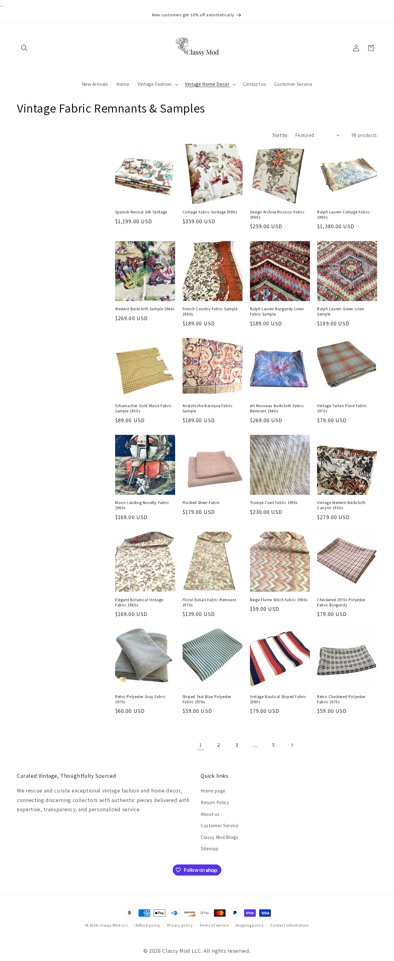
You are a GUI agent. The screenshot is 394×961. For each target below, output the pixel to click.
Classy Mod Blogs (220, 837)
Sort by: (280, 135)
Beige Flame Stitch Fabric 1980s (279, 600)
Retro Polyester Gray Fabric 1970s (140, 699)
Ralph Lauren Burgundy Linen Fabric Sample (277, 312)
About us (210, 814)
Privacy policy (180, 925)
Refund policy (147, 925)
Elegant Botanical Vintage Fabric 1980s (139, 603)
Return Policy (215, 802)
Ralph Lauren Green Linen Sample (340, 312)
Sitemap (210, 848)
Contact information (289, 925)
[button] (24, 48)
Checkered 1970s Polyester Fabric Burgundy (341, 603)
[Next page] (291, 745)
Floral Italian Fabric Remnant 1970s (209, 603)
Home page (213, 791)
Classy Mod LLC (114, 925)
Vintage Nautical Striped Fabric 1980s (278, 699)
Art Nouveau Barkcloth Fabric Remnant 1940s (277, 408)
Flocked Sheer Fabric (201, 502)
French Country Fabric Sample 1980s (210, 312)
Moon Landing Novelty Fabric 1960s (142, 505)
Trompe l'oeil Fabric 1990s (274, 502)
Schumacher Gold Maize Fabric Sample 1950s (143, 408)
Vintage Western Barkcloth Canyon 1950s (341, 505)
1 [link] (200, 745)
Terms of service (214, 925)
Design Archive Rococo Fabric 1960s (277, 215)
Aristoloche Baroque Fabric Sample (208, 408)
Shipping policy (249, 925)
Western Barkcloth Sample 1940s (145, 309)
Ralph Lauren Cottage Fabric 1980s (343, 215)
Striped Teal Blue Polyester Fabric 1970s (207, 699)
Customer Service (220, 825)
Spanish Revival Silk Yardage (141, 212)
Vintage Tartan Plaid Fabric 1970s (342, 408)
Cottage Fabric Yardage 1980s (210, 212)
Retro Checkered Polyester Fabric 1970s (341, 699)
